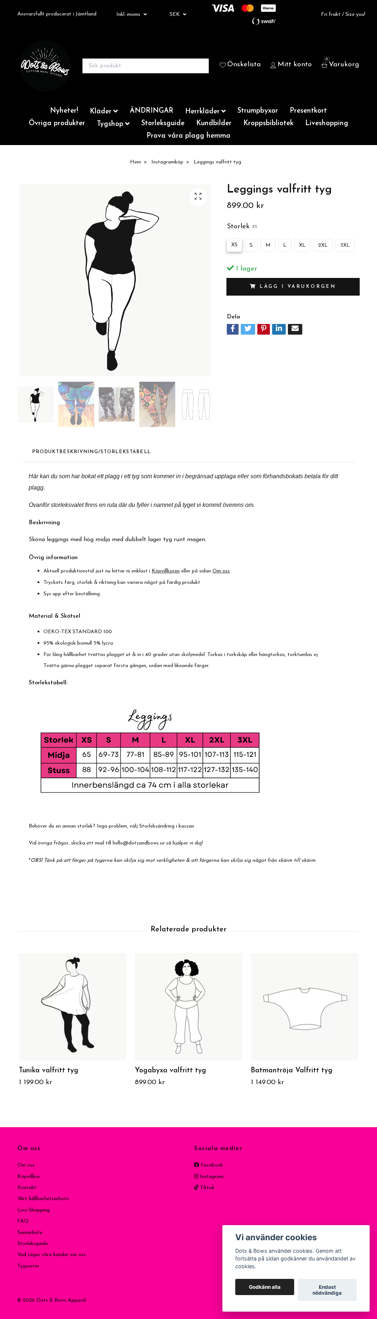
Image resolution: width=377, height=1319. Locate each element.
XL (302, 245)
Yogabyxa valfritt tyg (170, 1070)
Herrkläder (202, 111)
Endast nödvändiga (327, 1290)
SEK (175, 14)
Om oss (26, 1165)
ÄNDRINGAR (151, 110)
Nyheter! (64, 110)
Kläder (101, 111)
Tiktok (206, 1188)
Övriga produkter (57, 123)
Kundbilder (214, 123)
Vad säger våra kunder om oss (51, 1255)
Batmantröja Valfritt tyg (291, 1070)
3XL (345, 245)
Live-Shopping (33, 1210)
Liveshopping (326, 123)
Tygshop (110, 124)
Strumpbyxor (257, 110)
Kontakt (26, 1188)
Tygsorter (28, 1266)
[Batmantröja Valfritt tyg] (304, 1007)
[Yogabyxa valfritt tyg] (188, 1007)
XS (234, 245)
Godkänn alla (265, 1287)
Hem (135, 162)
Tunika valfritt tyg (48, 1070)
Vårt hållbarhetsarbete (43, 1199)
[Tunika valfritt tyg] (72, 1007)
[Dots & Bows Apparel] (45, 65)
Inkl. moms (129, 14)
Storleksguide (162, 123)
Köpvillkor (28, 1176)
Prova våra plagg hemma (188, 136)
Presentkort (308, 110)
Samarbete (29, 1232)
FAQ (23, 1221)
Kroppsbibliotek (268, 123)
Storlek (242, 226)
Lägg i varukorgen (298, 286)
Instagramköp (167, 162)
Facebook (211, 1165)
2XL (323, 245)
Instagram (210, 1176)
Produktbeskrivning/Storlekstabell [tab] (91, 451)
